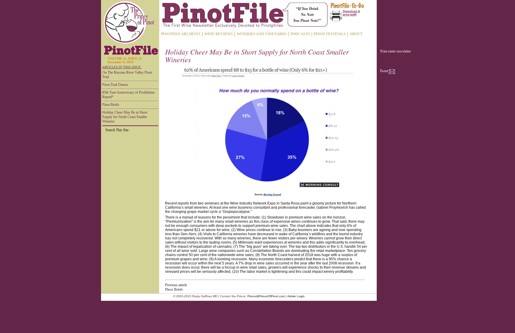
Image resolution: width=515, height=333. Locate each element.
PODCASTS (300, 34)
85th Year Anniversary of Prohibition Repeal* (128, 94)
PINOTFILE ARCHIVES (181, 34)
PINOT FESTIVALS (330, 34)
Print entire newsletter (395, 51)
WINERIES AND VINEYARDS (262, 34)
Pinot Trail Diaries (115, 85)
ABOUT (356, 34)
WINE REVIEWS (218, 34)
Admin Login (296, 296)
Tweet (384, 71)
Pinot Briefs (110, 105)
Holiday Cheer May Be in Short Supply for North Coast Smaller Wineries (124, 116)
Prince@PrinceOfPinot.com (266, 296)
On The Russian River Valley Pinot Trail (127, 74)
